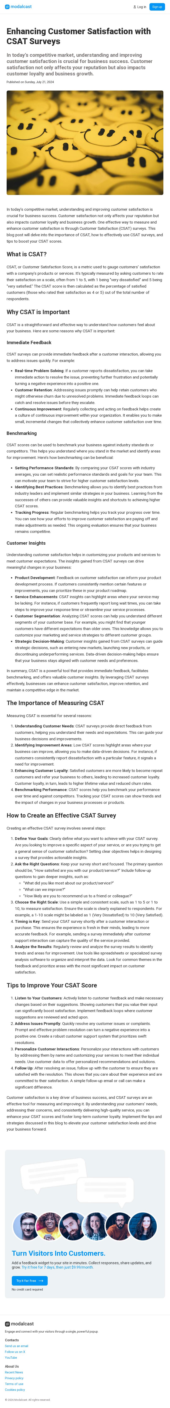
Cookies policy (15, 1390)
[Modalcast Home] (18, 7)
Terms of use (14, 1384)
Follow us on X (15, 1352)
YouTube (11, 1358)
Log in (141, 7)
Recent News (14, 1372)
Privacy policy (14, 1378)
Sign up (157, 6)
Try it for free (26, 1281)
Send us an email (16, 1346)
